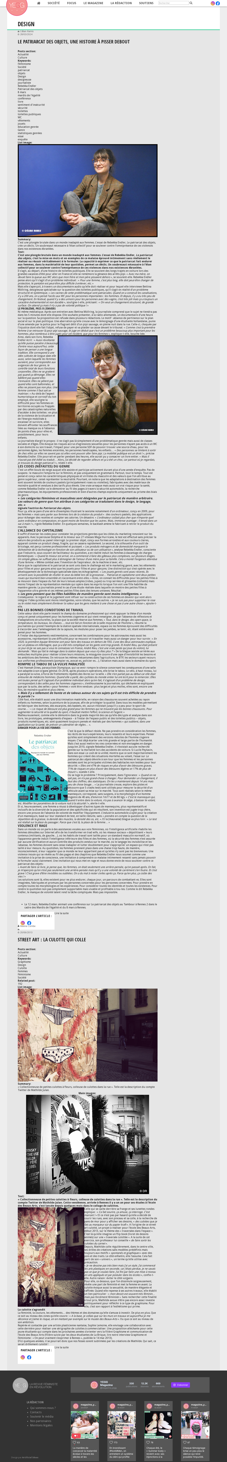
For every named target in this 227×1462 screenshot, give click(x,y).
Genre (21, 130)
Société (54, 3)
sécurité (22, 108)
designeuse (24, 79)
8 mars (22, 92)
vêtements (24, 120)
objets (21, 73)
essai (21, 136)
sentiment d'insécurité (31, 104)
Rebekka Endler (27, 85)
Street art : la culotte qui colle (52, 939)
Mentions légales (41, 1425)
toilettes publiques (29, 114)
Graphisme (24, 961)
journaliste (24, 82)
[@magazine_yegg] (94, 1385)
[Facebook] (218, 3)
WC (20, 117)
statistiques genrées (30, 133)
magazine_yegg (90, 1404)
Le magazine (93, 3)
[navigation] (81, 3)
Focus (71, 3)
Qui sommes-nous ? (43, 1408)
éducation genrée (28, 126)
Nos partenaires (40, 1421)
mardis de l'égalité (29, 95)
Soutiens (146, 3)
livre (20, 101)
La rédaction (121, 3)
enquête (23, 139)
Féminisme (24, 63)
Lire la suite (62, 913)
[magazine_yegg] (75, 1406)
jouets (21, 123)
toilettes (23, 111)
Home (38, 3)
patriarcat (24, 70)
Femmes (23, 971)
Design (22, 76)
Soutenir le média (41, 1416)
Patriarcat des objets (30, 89)
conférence (24, 98)
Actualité (23, 54)
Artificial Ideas (30, 1457)
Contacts (36, 1412)
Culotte (22, 968)
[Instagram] (213, 3)
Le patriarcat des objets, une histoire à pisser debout (74, 41)
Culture (22, 57)
